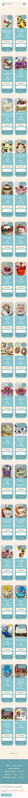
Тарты (15, 774)
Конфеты (21, 771)
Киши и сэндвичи (9, 771)
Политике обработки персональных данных (17, 791)
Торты (8, 765)
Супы (21, 774)
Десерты (8, 774)
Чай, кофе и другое (10, 777)
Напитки (21, 777)
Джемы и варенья (14, 768)
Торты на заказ (17, 765)
